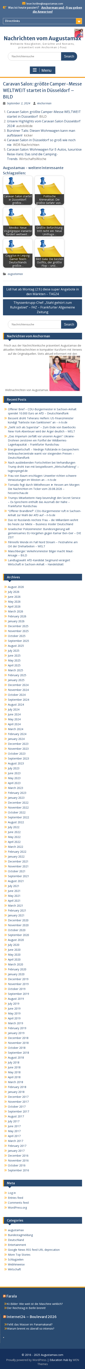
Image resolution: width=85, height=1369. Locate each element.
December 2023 (18, 744)
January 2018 (16, 1092)
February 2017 (17, 1146)
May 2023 (14, 778)
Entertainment (17, 1245)
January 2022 (16, 856)
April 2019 (14, 1018)
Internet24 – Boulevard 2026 (32, 1316)
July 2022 (13, 827)
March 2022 (15, 847)
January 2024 (16, 739)
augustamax (15, 274)
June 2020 (14, 949)
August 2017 (16, 1116)
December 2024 (18, 685)
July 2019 (13, 1003)
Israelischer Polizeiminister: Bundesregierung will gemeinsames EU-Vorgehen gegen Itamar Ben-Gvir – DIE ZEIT (44, 533)
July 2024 (13, 709)
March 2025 (15, 670)
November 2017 (18, 1101)
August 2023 (16, 763)
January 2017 (16, 1151)
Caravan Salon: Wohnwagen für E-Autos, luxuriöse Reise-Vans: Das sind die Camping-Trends (44, 154)
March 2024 (15, 729)
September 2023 (18, 758)
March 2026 (15, 611)
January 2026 (16, 621)
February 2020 (17, 969)
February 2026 (17, 616)
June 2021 (14, 891)
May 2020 (14, 954)
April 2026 (14, 606)
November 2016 (18, 1160)
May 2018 (14, 1072)
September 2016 (18, 1170)
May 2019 (14, 1013)
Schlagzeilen (16, 1259)
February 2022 (17, 851)
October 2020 (17, 930)
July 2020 (13, 945)
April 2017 (14, 1136)
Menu (46, 70)
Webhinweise (16, 1264)
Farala (11, 1296)
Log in (12, 1193)
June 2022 (14, 832)
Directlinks (12, 21)
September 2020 (18, 935)
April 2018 (14, 1077)
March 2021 (15, 905)
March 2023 (15, 788)
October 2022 (17, 812)
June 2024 (14, 714)
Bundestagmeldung (20, 1235)
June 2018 (14, 1067)
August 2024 (16, 704)
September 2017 (18, 1111)
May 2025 (14, 660)
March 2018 (15, 1082)
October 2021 (17, 871)
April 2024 (14, 724)
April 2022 (14, 842)
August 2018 (16, 1057)
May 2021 (14, 896)
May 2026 (14, 601)
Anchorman (44, 103)
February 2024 (17, 734)
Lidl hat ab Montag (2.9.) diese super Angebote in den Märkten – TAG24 (42, 291)
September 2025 (18, 641)
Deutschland (16, 1240)
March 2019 (15, 1023)
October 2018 (17, 1048)
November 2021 (18, 866)
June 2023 (14, 773)
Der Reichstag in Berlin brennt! (26, 1308)
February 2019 (17, 1028)
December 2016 (18, 1155)
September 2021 (18, 876)
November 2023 (18, 748)
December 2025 (18, 626)
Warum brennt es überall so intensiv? (30, 1328)
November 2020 (18, 925)
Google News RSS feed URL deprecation (34, 1250)
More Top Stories (19, 1254)
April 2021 (14, 900)
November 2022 (18, 807)
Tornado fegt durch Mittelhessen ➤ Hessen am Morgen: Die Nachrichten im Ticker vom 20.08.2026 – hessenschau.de (44, 489)
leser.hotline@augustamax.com (44, 3)
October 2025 (17, 636)
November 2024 (18, 690)
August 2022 (16, 822)
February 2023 (17, 793)
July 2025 (13, 650)
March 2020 (15, 964)
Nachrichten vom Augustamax (42, 38)
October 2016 (17, 1165)
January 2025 (16, 680)
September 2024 (18, 699)
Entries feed (15, 1198)
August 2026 (16, 587)
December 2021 (18, 861)
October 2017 (17, 1106)
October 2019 (17, 989)
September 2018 (18, 1052)
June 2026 (14, 597)
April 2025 (14, 665)
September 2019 (18, 994)
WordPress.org (17, 1207)
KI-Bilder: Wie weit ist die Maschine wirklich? (35, 1304)
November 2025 (18, 631)
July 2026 (13, 592)
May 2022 (14, 837)
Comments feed (18, 1202)
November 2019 (18, 984)
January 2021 (16, 915)
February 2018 (17, 1087)
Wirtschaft (14, 1269)
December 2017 (18, 1097)
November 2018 (18, 1043)
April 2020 (14, 959)
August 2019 (16, 999)
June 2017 (14, 1126)
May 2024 (14, 719)
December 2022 (18, 802)
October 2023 (17, 753)
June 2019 (14, 1008)
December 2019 (18, 979)
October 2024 (17, 695)
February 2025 (17, 675)
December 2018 (18, 1038)
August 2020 (16, 940)
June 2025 (14, 655)
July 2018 (13, 1062)
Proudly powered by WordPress (26, 1360)
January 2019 (16, 1033)
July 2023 (13, 768)
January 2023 (16, 798)
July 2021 (13, 886)
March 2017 (15, 1141)
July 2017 (13, 1121)
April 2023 (14, 783)
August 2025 (16, 646)
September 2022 (18, 817)
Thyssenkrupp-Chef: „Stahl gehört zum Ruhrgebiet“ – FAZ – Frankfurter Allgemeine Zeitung (42, 307)
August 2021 (16, 881)
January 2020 (16, 974)
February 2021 (17, 910)
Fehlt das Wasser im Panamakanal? (29, 1324)
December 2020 (18, 920)
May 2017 (14, 1131)
